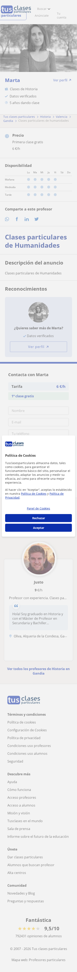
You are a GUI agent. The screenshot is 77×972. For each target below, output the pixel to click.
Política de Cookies (33, 494)
